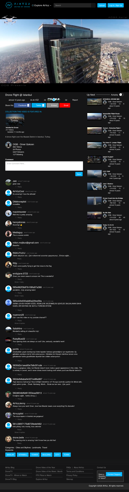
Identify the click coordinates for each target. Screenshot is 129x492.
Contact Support (114, 476)
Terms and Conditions (75, 473)
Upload (102, 5)
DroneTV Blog (11, 481)
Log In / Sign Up (115, 5)
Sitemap (69, 481)
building (46, 457)
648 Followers (18, 154)
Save (79, 176)
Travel (44, 450)
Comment (9, 162)
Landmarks (36, 450)
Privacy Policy (71, 477)
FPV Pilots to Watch (44, 477)
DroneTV (8, 473)
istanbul (23, 457)
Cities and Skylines (23, 450)
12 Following (18, 157)
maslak (10, 457)
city (57, 457)
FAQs (68, 470)
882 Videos (17, 149)
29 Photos (17, 151)
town (66, 457)
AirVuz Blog (9, 470)
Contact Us (101, 470)
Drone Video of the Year (45, 470)
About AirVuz (79, 470)
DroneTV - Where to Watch (16, 477)
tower (34, 457)
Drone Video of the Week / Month (49, 473)
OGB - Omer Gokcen (23, 146)
